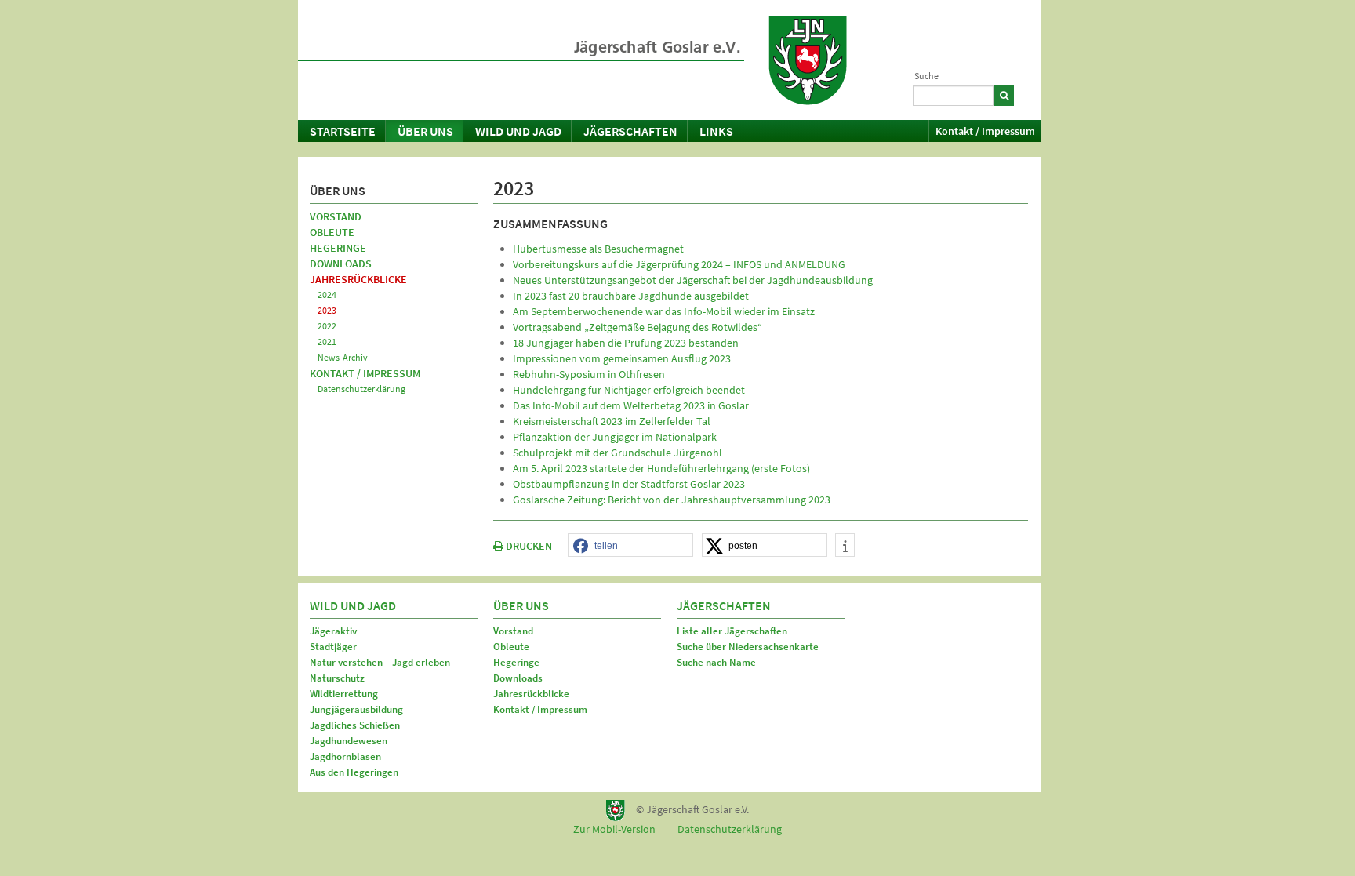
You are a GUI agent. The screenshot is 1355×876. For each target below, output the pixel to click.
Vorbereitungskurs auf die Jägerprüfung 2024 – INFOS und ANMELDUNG (679, 264)
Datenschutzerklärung (361, 388)
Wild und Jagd (518, 131)
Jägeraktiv (333, 631)
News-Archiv (343, 357)
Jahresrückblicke (358, 279)
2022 (327, 326)
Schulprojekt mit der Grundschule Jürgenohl (617, 452)
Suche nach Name (716, 662)
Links (716, 131)
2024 (327, 294)
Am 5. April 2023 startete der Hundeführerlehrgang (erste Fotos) (661, 468)
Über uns (425, 131)
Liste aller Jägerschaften (732, 631)
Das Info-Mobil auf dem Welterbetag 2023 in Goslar (631, 405)
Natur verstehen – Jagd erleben (380, 662)
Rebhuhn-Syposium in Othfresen (589, 374)
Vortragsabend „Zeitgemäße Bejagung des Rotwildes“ (637, 327)
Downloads (341, 263)
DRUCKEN (527, 546)
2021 (327, 341)
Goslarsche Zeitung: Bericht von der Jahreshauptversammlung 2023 (671, 500)
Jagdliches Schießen (355, 725)
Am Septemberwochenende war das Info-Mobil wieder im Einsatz (664, 311)
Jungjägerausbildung (356, 709)
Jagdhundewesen (348, 740)
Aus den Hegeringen (354, 772)
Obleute (332, 232)
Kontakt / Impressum (985, 131)
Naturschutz (337, 678)
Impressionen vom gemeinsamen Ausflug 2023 (622, 358)
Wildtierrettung (344, 693)
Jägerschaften (630, 131)
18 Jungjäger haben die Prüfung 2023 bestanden (626, 343)
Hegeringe (338, 248)
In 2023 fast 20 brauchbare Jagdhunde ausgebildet (631, 296)
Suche (926, 76)
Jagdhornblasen (345, 756)
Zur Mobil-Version (614, 829)
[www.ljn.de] (807, 60)
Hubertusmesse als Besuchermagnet (598, 249)
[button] (630, 546)
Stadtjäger (333, 646)
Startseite (343, 131)
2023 (327, 310)
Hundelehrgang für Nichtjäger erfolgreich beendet (629, 390)
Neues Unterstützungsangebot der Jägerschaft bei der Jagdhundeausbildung (693, 280)
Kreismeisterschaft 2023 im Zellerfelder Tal (611, 421)
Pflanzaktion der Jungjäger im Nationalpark (615, 437)
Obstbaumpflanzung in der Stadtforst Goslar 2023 (629, 484)
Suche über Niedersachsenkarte (748, 646)
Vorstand (335, 216)
